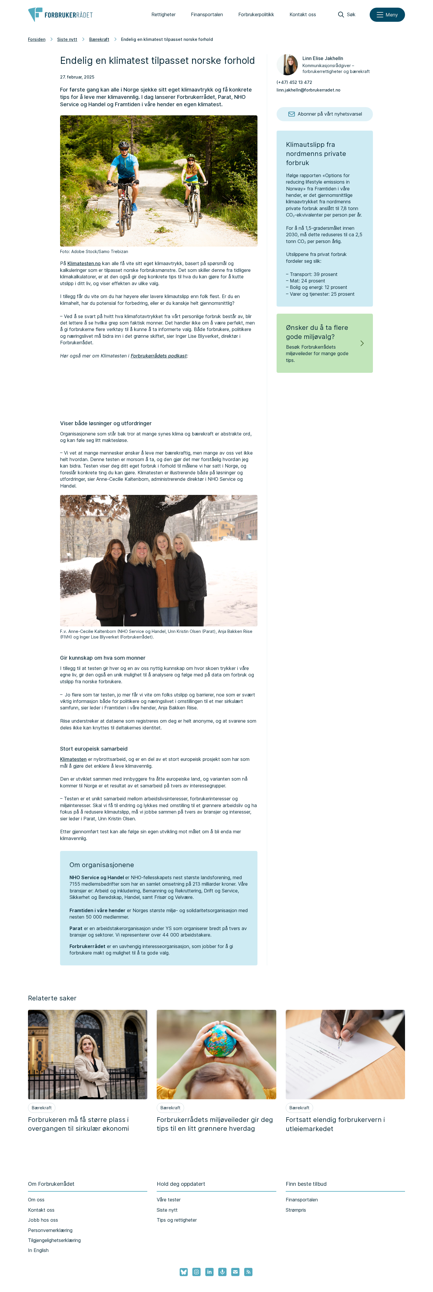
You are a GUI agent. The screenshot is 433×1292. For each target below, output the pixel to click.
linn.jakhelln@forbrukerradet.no (309, 89)
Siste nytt (67, 39)
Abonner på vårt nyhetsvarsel (330, 114)
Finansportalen (207, 14)
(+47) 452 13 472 (294, 82)
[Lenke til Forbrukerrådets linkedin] (209, 1272)
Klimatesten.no (84, 263)
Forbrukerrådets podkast (159, 356)
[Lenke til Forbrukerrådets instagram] (196, 1272)
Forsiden (36, 39)
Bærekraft (99, 39)
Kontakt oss (303, 14)
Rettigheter (163, 14)
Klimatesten (73, 759)
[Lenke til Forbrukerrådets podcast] (222, 1272)
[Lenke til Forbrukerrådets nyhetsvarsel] (235, 1272)
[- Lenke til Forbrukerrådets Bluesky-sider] (182, 1272)
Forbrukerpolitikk (256, 14)
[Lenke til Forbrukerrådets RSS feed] (248, 1272)
